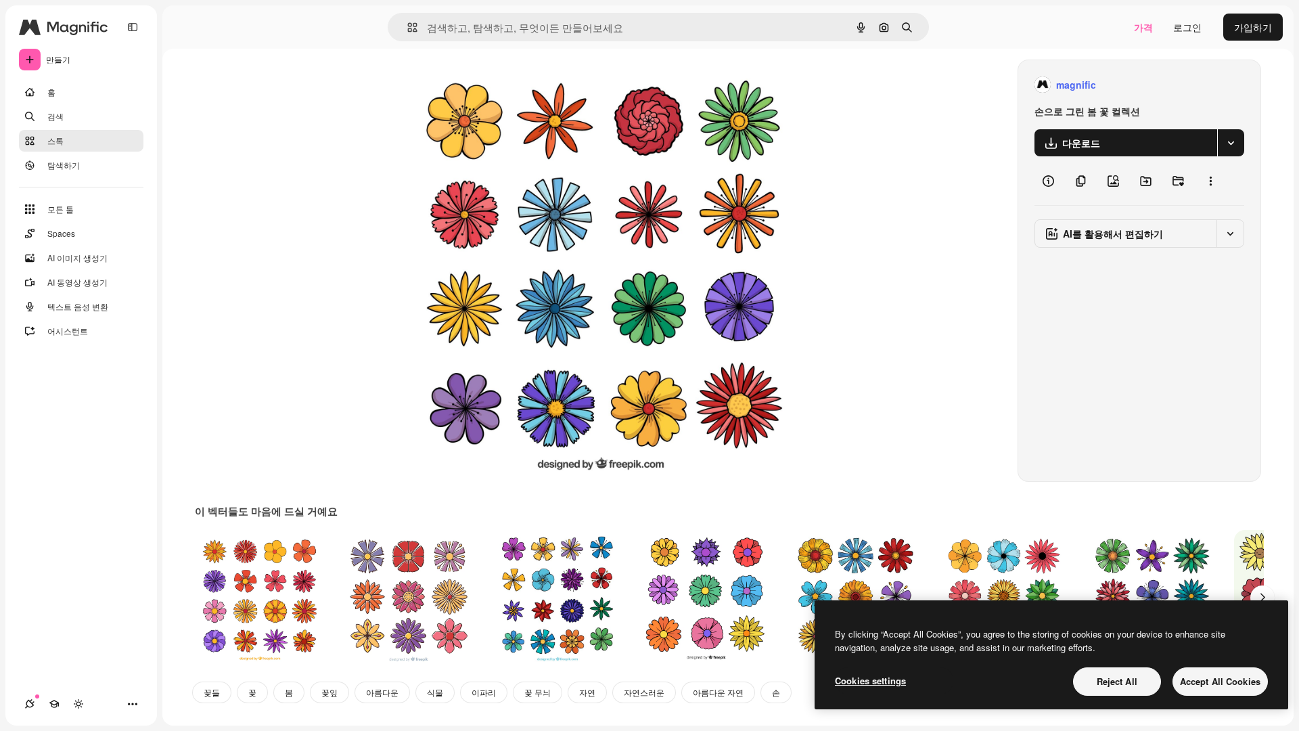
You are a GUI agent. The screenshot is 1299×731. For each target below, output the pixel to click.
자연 (587, 692)
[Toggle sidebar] (132, 27)
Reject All (1117, 681)
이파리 (484, 692)
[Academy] (54, 704)
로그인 (1187, 27)
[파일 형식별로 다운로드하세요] (1230, 142)
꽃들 (212, 692)
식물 (435, 692)
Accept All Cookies (1220, 681)
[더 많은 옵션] (1210, 180)
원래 (467, 85)
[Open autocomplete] (407, 27)
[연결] (30, 704)
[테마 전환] (78, 704)
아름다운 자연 (718, 692)
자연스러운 (644, 692)
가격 (1143, 27)
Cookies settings (870, 680)
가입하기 (1253, 27)
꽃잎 (329, 692)
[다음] (1262, 597)
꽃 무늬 (537, 692)
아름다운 (382, 692)
